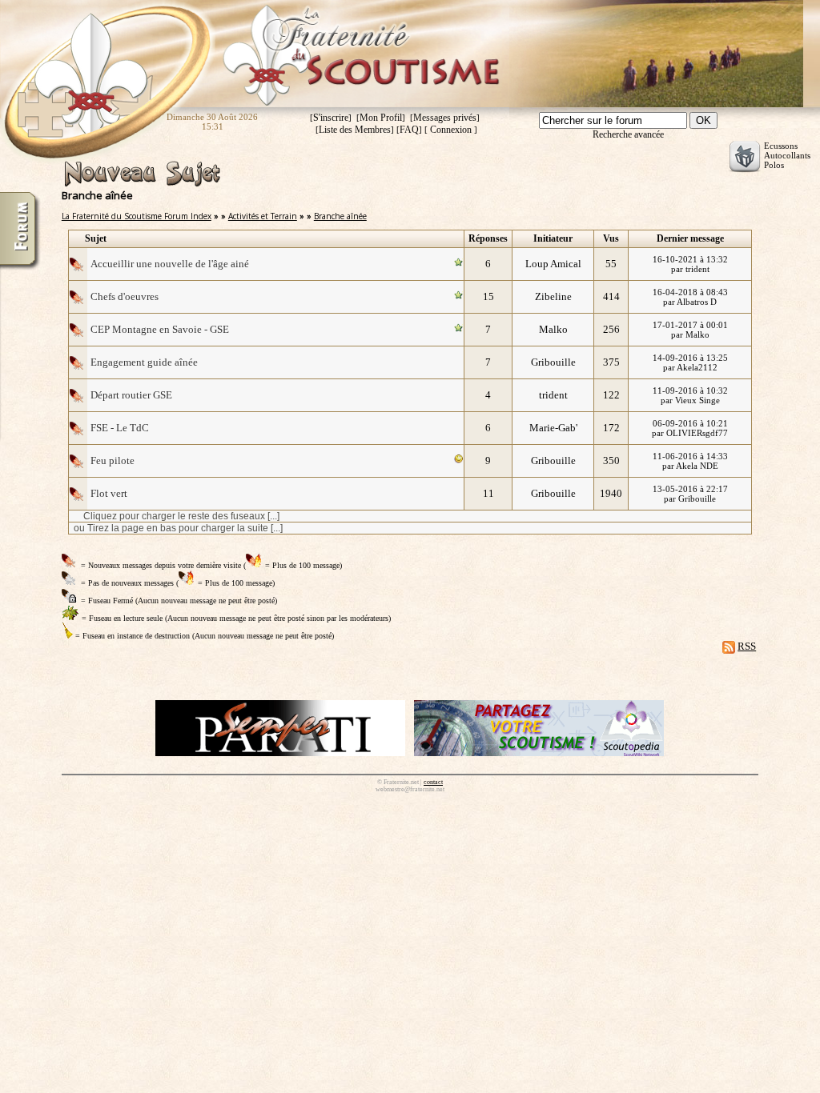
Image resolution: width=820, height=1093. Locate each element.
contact (433, 782)
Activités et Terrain (262, 216)
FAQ (409, 129)
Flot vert (108, 493)
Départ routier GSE (131, 395)
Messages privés (444, 117)
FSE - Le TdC (119, 428)
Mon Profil (381, 117)
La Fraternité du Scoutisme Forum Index (136, 216)
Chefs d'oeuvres (124, 296)
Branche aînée (340, 216)
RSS (747, 646)
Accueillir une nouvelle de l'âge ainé (169, 264)
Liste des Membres (355, 129)
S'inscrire (330, 117)
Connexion (451, 129)
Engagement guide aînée (144, 362)
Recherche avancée (628, 134)
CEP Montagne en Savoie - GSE (159, 329)
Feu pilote (112, 460)
